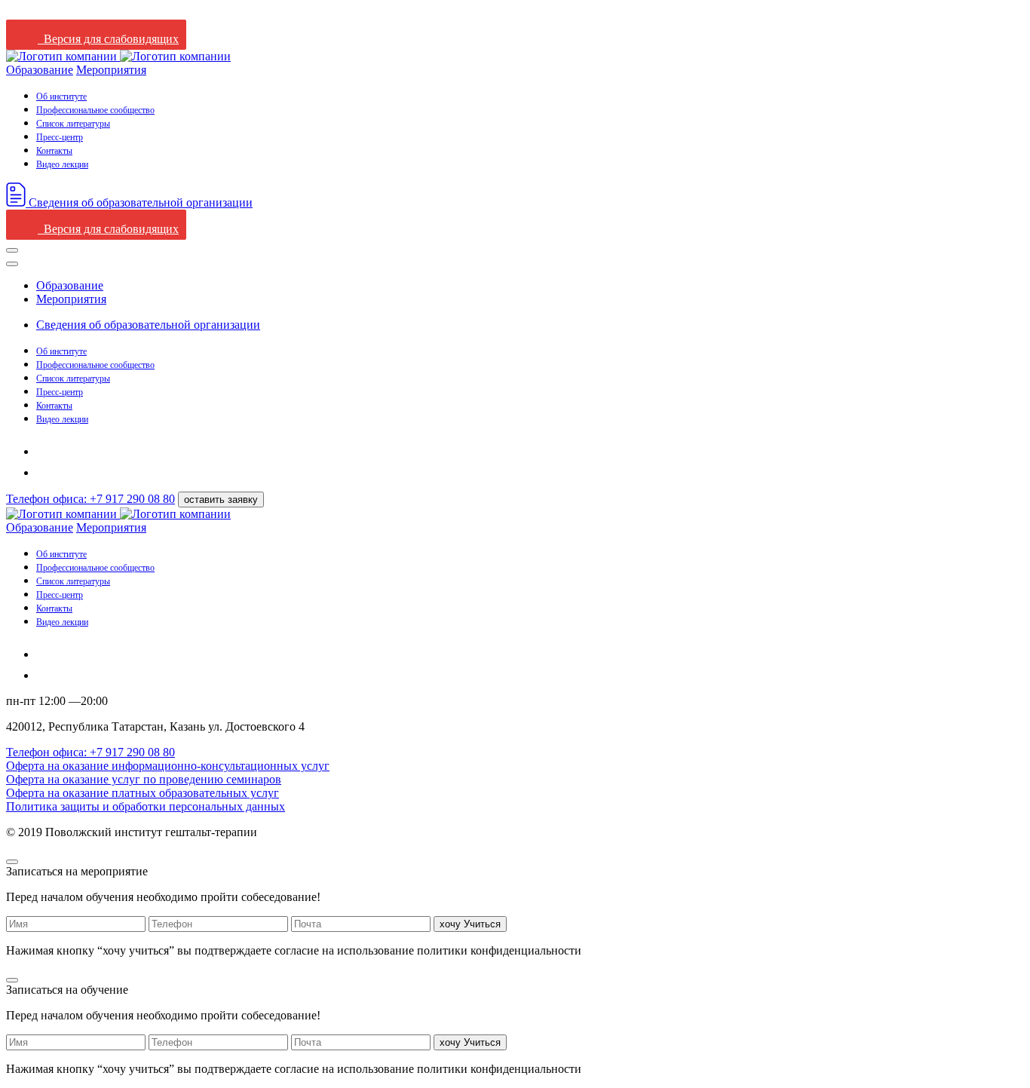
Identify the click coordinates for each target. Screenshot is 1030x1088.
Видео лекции (62, 164)
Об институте (61, 96)
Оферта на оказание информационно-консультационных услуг (168, 765)
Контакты (54, 151)
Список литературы (73, 123)
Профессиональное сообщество (95, 110)
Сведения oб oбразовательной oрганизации (148, 324)
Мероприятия (111, 69)
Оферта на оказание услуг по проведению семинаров (143, 779)
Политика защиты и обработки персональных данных (145, 806)
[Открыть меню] (12, 250)
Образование (39, 69)
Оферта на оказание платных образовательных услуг (142, 792)
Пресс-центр (59, 137)
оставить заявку (221, 499)
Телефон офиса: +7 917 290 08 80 (90, 498)
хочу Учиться (470, 924)
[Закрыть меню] (12, 264)
